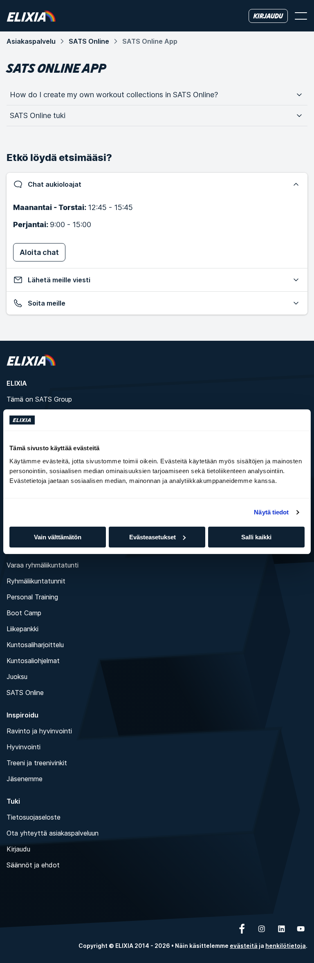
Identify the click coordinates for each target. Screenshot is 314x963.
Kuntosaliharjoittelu (35, 645)
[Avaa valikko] (300, 15)
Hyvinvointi (23, 747)
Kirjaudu (18, 849)
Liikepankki (22, 629)
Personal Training (32, 597)
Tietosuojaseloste (34, 817)
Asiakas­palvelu (31, 41)
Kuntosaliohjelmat (33, 661)
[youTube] (300, 928)
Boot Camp (24, 613)
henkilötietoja (285, 945)
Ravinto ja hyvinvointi (39, 731)
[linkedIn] (281, 928)
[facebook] (242, 928)
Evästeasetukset (152, 537)
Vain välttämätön (57, 537)
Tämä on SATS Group (39, 399)
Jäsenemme (25, 779)
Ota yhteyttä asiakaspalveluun (53, 833)
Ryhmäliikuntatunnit (36, 581)
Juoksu (17, 677)
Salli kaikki (256, 537)
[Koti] (31, 16)
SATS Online (89, 41)
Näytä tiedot (271, 512)
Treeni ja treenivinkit (37, 763)
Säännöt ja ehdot (33, 865)
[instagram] (261, 928)
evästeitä (244, 945)
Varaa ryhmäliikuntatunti (42, 565)
